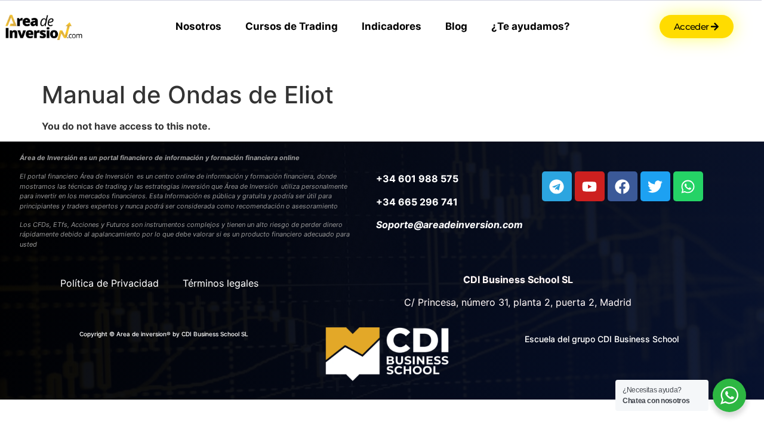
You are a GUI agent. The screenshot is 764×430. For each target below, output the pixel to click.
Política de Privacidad (109, 283)
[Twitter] (655, 186)
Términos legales (220, 283)
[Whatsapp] (688, 186)
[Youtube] (590, 186)
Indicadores (391, 26)
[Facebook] (622, 186)
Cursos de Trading (291, 26)
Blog (456, 26)
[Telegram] (557, 186)
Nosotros (198, 26)
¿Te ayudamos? (530, 26)
